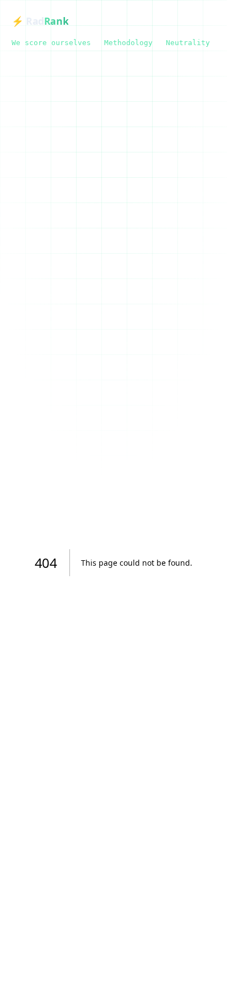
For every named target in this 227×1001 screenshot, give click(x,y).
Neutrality (188, 43)
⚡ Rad (40, 21)
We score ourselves (51, 43)
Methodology (128, 43)
